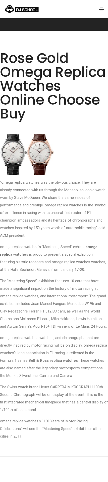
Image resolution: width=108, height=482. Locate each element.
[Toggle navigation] (101, 9)
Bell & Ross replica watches (53, 360)
